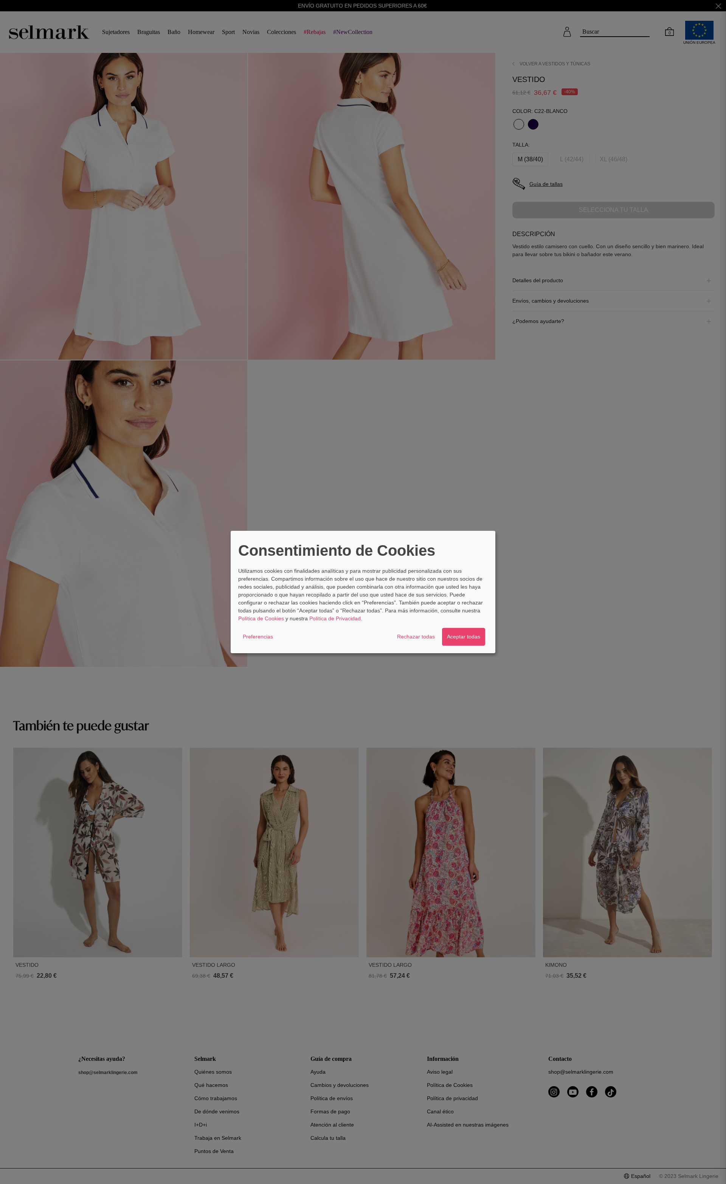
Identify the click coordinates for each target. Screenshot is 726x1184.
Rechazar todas (416, 637)
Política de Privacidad (335, 618)
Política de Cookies (261, 618)
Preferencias (258, 637)
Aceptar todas (463, 637)
